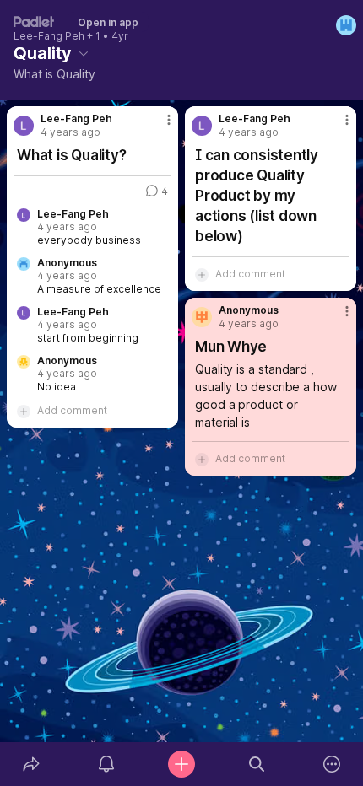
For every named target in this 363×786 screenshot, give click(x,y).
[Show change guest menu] (346, 25)
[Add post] (181, 764)
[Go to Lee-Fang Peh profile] (24, 126)
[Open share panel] (30, 764)
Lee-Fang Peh (49, 36)
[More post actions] (158, 126)
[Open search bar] (257, 764)
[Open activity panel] (106, 764)
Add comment (72, 410)
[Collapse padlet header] (84, 53)
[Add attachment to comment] (24, 411)
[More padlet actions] (332, 764)
